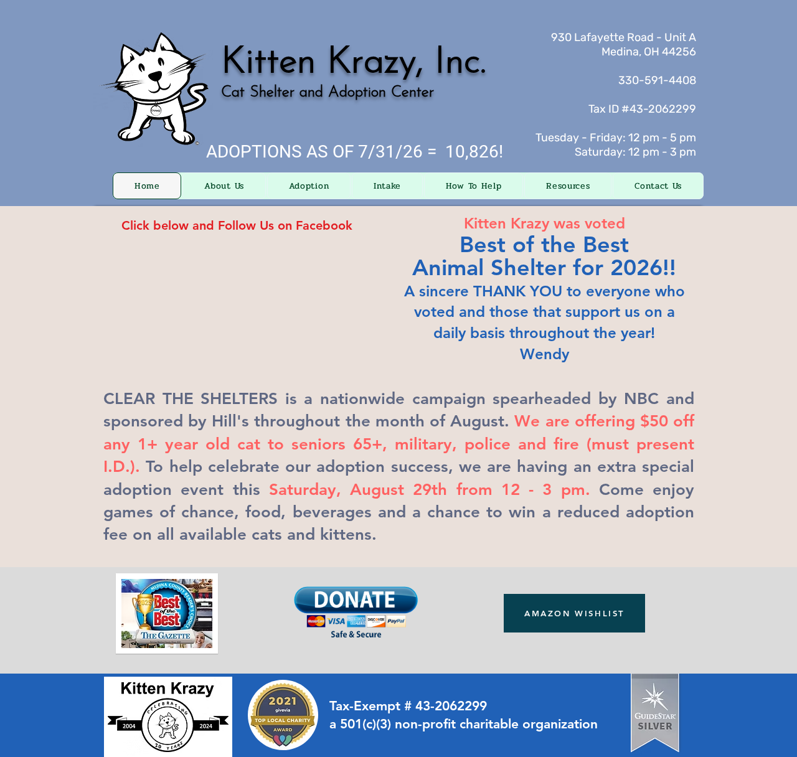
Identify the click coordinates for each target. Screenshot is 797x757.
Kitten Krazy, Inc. (353, 63)
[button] (223, 185)
